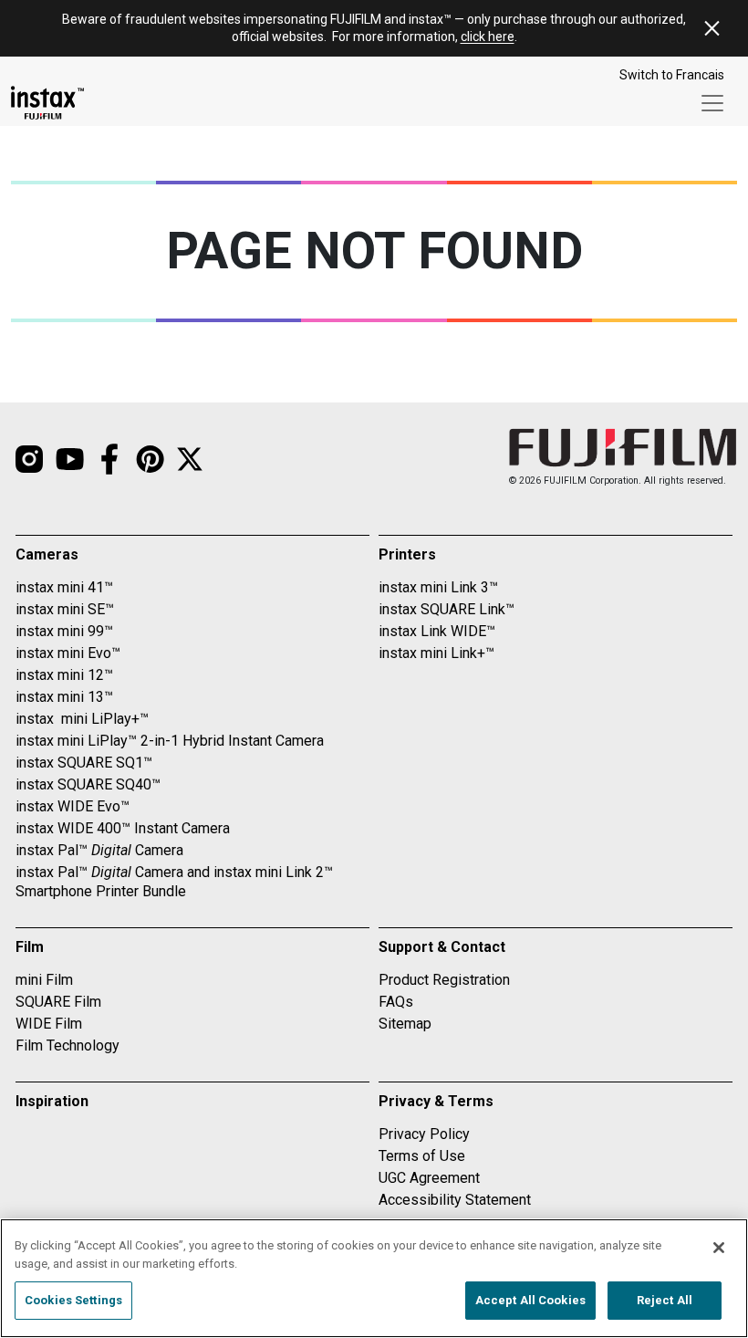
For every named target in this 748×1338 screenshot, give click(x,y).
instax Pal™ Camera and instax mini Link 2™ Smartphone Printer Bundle (174, 881)
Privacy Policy (424, 1134)
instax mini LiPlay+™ (82, 718)
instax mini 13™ (64, 697)
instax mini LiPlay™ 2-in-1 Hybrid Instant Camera (170, 740)
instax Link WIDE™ (437, 631)
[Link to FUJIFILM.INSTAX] (109, 459)
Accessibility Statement (455, 1199)
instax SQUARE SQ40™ (88, 784)
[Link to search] (189, 459)
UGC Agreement (429, 1177)
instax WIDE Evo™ (73, 806)
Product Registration (444, 979)
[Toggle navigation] (712, 103)
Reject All (664, 1300)
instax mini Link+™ (436, 653)
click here (487, 36)
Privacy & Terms (436, 1101)
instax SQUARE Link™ (446, 609)
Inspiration (52, 1101)
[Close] (719, 1248)
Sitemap (405, 1023)
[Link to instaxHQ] (69, 459)
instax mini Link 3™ (438, 587)
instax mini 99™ (64, 631)
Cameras (47, 554)
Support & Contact (442, 947)
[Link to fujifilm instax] (149, 459)
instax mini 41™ (64, 587)
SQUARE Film (58, 1001)
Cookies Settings (73, 1300)
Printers (407, 554)
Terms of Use (422, 1156)
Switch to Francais (671, 75)
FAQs (396, 1001)
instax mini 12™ (64, 675)
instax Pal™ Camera (99, 850)
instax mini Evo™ (68, 653)
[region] (374, 1278)
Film (30, 947)
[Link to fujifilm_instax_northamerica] (29, 459)
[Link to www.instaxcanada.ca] (47, 102)
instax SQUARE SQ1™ (84, 762)
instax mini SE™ (65, 609)
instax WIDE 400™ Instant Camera (123, 828)
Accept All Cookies (530, 1300)
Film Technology (67, 1045)
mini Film (44, 979)
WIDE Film (49, 1023)
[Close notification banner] (711, 28)
